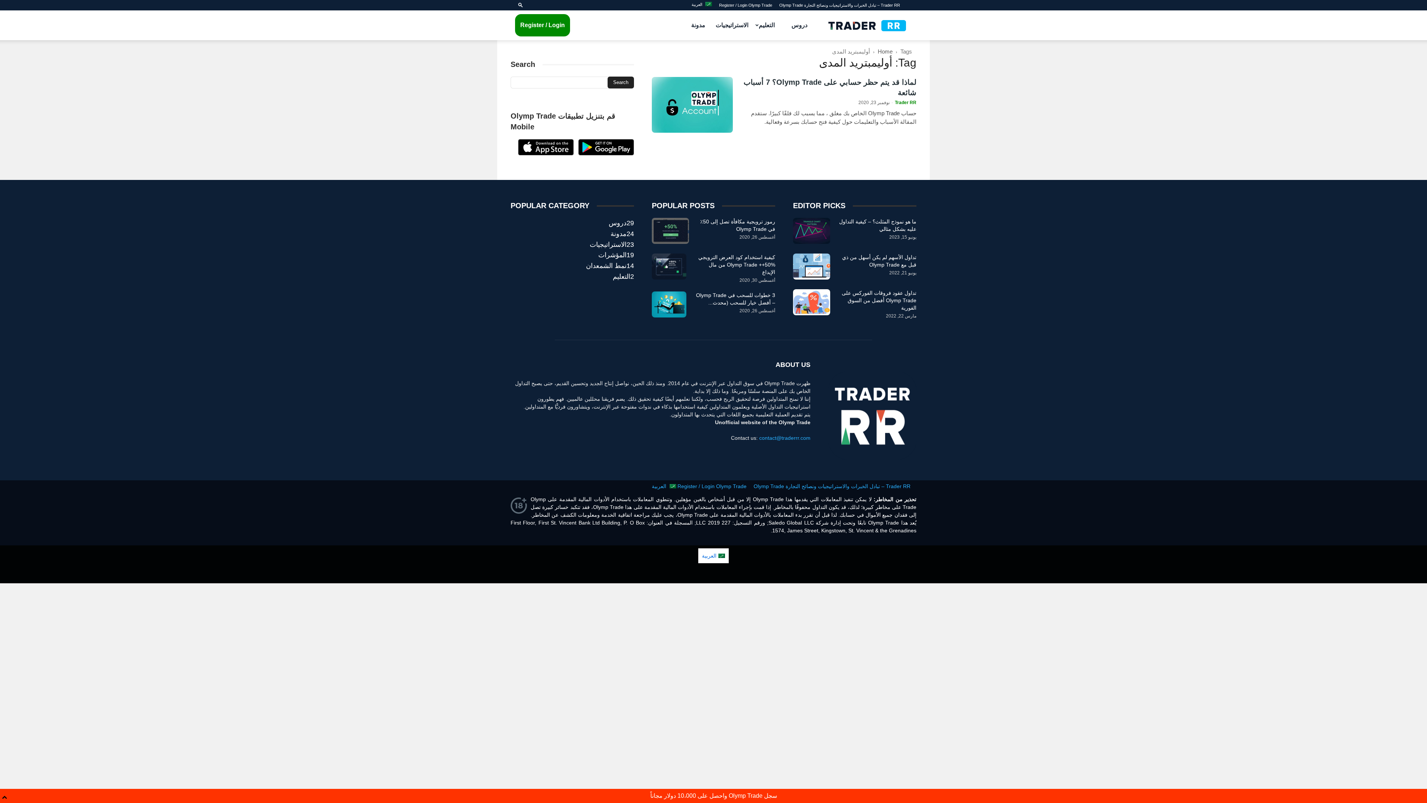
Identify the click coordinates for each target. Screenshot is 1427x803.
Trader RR (905, 102)
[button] (520, 5)
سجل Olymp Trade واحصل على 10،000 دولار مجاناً (713, 796)
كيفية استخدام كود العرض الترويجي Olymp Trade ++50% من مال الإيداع (736, 264)
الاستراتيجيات (732, 25)
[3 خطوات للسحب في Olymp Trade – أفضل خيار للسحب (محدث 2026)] (669, 304)
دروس (800, 25)
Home (885, 51)
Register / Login (542, 25)
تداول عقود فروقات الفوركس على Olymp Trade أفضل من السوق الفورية (879, 300)
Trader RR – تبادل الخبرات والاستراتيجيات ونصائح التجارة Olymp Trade (839, 5)
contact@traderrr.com (784, 438)
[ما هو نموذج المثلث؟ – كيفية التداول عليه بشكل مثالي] (811, 231)
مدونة (698, 25)
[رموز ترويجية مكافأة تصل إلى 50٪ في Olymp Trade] (670, 231)
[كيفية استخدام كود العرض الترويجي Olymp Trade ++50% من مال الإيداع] (669, 267)
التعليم (767, 25)
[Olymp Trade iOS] (546, 154)
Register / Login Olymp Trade (745, 5)
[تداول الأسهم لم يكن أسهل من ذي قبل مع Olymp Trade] (811, 267)
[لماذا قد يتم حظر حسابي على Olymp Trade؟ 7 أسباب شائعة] (692, 105)
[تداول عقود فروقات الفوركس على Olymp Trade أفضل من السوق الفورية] (811, 302)
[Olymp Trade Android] (606, 154)
